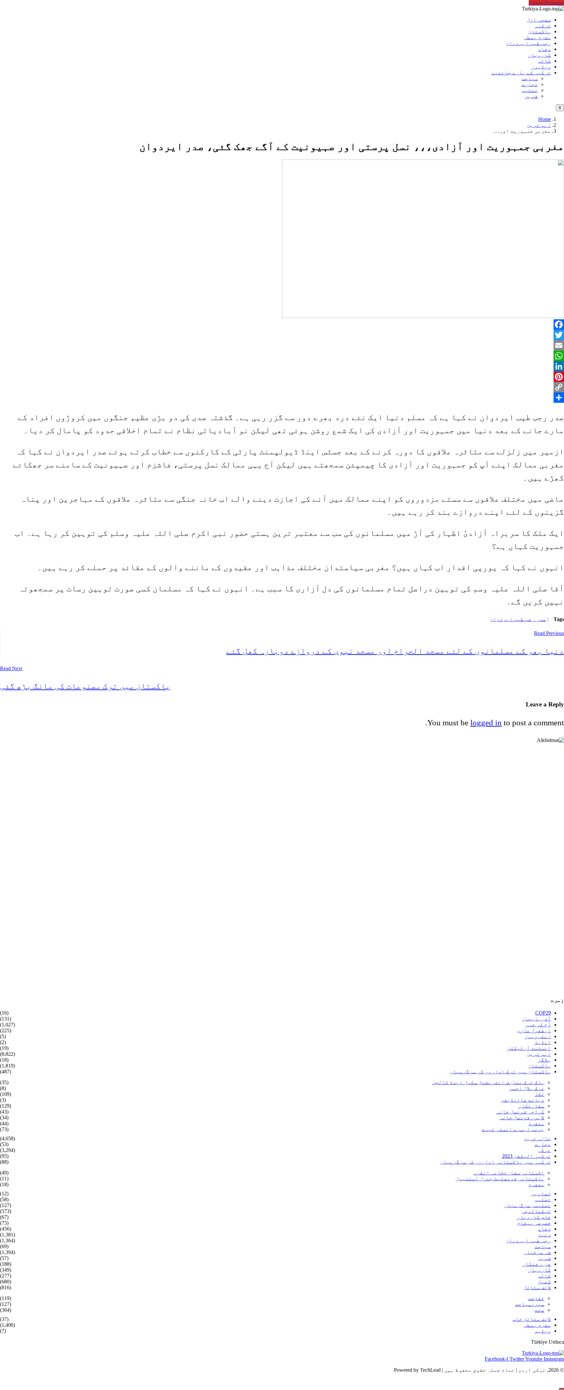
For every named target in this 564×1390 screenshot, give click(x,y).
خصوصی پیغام (534, 1223)
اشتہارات (18, 1381)
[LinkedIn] (282, 366)
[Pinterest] (282, 376)
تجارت (530, 84)
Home (544, 119)
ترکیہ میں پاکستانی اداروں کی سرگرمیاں (495, 1162)
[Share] (282, 397)
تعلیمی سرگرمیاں (527, 1205)
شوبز (531, 96)
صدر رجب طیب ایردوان (518, 619)
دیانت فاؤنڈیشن (522, 1100)
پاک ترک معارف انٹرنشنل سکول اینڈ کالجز (488, 1082)
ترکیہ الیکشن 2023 (526, 1156)
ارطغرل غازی (534, 1030)
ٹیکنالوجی (536, 1211)
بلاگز (544, 1060)
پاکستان (539, 31)
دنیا (544, 1234)
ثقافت (536, 1298)
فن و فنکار (536, 1264)
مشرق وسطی (537, 37)
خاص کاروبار (534, 1217)
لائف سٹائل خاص (531, 1319)
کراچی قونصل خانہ (520, 1111)
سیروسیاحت (529, 1304)
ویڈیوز (541, 66)
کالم (544, 61)
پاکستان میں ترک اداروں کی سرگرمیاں (500, 1071)
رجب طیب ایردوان (528, 43)
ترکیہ (543, 25)
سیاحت (530, 78)
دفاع (544, 49)
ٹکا (539, 1094)
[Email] (282, 345)
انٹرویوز (538, 1036)
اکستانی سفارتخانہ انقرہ (508, 1172)
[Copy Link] (282, 387)
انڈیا (543, 1042)
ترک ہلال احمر (526, 1088)
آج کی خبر (538, 1024)
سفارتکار (531, 1106)
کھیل (544, 1281)
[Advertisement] (368, 866)
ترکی (544, 1150)
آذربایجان (536, 1018)
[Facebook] (282, 324)
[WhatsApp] (282, 356)
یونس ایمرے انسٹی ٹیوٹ (513, 1129)
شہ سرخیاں (537, 1252)
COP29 (543, 1013)
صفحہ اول (539, 20)
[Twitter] (282, 335)
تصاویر (541, 1193)
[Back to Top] (561, 1389)
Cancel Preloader (546, 3)
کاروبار (539, 55)
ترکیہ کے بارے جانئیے (521, 72)
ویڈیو (543, 1331)
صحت (539, 1310)
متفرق (536, 1123)
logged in (486, 722)
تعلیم (530, 90)
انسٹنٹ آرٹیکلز (529, 1048)
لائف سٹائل (537, 1287)
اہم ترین (539, 125)
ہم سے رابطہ (58, 1381)
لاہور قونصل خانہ (521, 1117)
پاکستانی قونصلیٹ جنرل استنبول (500, 1178)
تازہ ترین (537, 1138)
